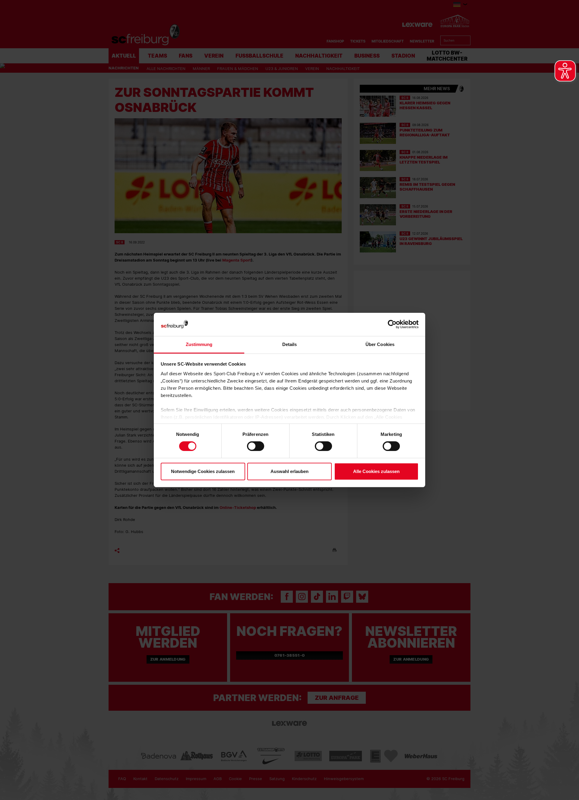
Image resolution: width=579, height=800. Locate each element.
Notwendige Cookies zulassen (203, 471)
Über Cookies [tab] (379, 344)
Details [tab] (289, 344)
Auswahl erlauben (289, 471)
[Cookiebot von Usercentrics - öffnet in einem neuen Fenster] (392, 324)
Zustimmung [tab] (199, 344)
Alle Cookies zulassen (376, 471)
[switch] (255, 446)
